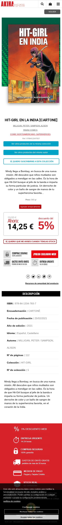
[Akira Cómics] (13, 4)
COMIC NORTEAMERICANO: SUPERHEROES (30, 134)
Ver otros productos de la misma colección (31, 144)
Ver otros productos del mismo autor (31, 152)
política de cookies (11, 501)
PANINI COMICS (30, 130)
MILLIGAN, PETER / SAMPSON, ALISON (30, 126)
